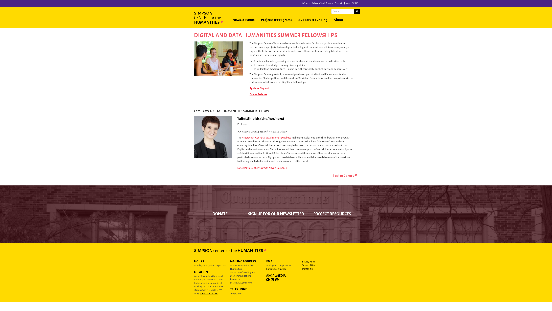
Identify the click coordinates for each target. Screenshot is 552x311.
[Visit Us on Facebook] (268, 280)
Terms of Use (308, 265)
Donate (220, 214)
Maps (348, 3)
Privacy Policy (308, 261)
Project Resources (332, 214)
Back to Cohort (343, 176)
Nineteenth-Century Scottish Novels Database (266, 137)
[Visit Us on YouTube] (277, 280)
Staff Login (307, 269)
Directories (339, 3)
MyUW (355, 3)
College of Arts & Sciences (322, 3)
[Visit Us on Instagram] (272, 280)
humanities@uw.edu (276, 269)
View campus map (209, 293)
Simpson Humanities (207, 18)
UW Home (306, 3)
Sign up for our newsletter (276, 214)
